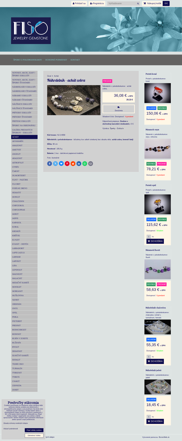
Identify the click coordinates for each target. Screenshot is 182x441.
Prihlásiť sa (80, 3)
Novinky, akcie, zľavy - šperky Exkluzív (24, 74)
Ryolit (15, 347)
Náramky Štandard (22, 100)
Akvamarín (17, 141)
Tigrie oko (17, 364)
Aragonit (17, 158)
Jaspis (15, 218)
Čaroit (15, 171)
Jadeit (15, 214)
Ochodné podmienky (56, 60)
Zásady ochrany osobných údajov (15, 423)
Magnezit (17, 274)
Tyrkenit (17, 372)
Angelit (16, 154)
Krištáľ (16, 235)
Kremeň (16, 231)
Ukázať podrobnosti (10, 429)
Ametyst (16, 150)
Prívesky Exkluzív (21, 112)
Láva (14, 265)
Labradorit (18, 248)
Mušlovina (18, 295)
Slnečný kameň (20, 355)
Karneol (16, 222)
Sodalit (16, 360)
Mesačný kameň (20, 282)
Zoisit (15, 390)
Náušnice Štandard (22, 108)
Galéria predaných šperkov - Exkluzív (22, 131)
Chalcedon (18, 201)
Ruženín (16, 342)
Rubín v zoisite (20, 338)
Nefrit (15, 300)
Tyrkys (15, 377)
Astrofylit (18, 162)
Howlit (16, 197)
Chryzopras (18, 210)
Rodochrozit (19, 330)
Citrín (15, 167)
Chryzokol (18, 205)
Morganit (17, 291)
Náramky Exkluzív (22, 95)
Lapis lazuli (18, 252)
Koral (15, 227)
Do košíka (156, 241)
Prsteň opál (151, 185)
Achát (15, 137)
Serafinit (17, 351)
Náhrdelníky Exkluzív (24, 87)
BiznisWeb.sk (164, 437)
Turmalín (17, 368)
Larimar (16, 257)
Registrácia (98, 3)
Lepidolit (17, 270)
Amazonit (17, 145)
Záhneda (16, 385)
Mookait (16, 287)
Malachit (17, 278)
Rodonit (16, 334)
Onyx (15, 308)
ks (152, 237)
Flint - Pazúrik (20, 180)
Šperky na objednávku (24, 125)
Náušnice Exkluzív (22, 104)
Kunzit (16, 240)
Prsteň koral (151, 74)
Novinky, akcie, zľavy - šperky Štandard (24, 81)
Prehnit (16, 325)
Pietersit (17, 321)
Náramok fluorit (153, 250)
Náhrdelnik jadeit (153, 370)
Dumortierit (19, 175)
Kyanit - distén (20, 244)
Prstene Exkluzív (21, 121)
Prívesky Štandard (22, 117)
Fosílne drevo (19, 188)
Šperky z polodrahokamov (27, 60)
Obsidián (16, 304)
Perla (15, 317)
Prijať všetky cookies (34, 430)
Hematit (16, 192)
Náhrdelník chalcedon (156, 308)
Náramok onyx (152, 129)
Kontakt (75, 60)
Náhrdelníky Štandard (24, 91)
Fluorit (16, 184)
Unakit (16, 381)
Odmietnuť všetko (34, 435)
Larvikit (16, 261)
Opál (14, 312)
